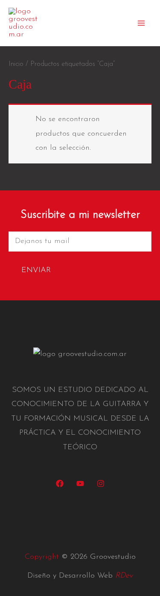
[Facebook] (60, 483)
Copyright (42, 557)
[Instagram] (101, 483)
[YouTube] (80, 483)
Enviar (36, 270)
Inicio (16, 64)
